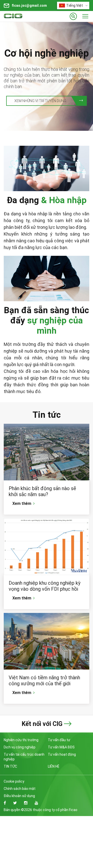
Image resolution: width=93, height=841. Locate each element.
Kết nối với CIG (42, 723)
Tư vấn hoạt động (62, 754)
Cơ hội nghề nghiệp (46, 53)
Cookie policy (14, 781)
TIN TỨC (10, 766)
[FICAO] (22, 16)
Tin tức (46, 415)
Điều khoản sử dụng (19, 796)
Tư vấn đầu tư (59, 740)
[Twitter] (15, 803)
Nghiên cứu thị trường (21, 740)
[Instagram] (26, 803)
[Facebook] (5, 803)
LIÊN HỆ (53, 766)
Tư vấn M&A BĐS (61, 747)
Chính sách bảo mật (19, 789)
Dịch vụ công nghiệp (19, 747)
